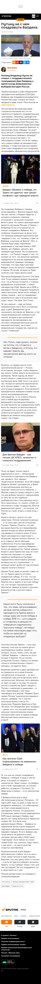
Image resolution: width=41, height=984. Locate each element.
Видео (6, 186)
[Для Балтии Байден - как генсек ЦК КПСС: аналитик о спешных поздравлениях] (20, 437)
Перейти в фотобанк (25, 58)
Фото (5, 755)
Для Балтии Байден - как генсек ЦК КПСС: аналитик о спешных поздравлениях (19, 457)
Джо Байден (6, 886)
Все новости (6, 916)
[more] (37, 203)
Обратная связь (14, 953)
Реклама (4, 953)
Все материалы (11, 70)
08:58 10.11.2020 (7, 32)
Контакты (13, 935)
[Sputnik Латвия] (7, 17)
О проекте (5, 935)
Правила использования (10, 938)
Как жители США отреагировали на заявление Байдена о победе (19, 761)
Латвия (23, 916)
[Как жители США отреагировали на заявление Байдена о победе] (20, 738)
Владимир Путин (18, 886)
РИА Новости (8, 105)
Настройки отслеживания (10, 956)
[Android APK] (8, 962)
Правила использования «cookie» (13, 944)
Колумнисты (6, 882)
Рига (16, 916)
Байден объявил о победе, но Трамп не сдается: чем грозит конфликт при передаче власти (20, 192)
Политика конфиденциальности (13, 941)
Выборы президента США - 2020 (23, 882)
